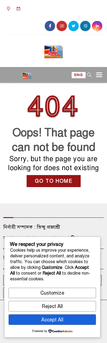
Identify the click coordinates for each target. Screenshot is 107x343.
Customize (52, 293)
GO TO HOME (53, 181)
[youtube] (62, 26)
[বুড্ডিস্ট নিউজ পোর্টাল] (53, 49)
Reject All (52, 306)
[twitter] (73, 26)
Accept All (52, 320)
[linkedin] (97, 26)
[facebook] (50, 26)
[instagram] (85, 26)
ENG (78, 75)
